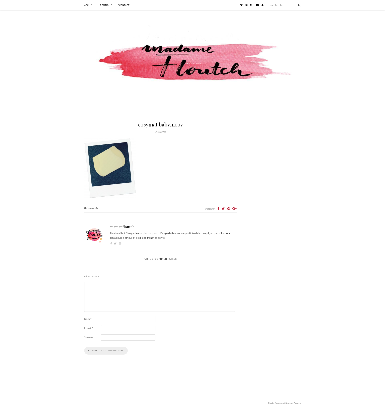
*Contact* (124, 5)
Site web (89, 337)
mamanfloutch (122, 227)
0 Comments (91, 208)
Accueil (89, 5)
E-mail (88, 328)
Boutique (106, 5)
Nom (87, 319)
